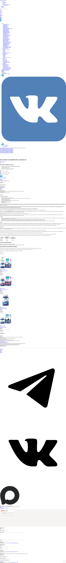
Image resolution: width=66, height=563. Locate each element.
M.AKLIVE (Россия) (5, 38)
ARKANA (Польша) (5, 26)
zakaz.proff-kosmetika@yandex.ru (6, 73)
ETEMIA (3, 71)
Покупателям (5, 2)
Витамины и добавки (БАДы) (5, 69)
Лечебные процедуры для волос (7, 68)
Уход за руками (5, 59)
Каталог (3, 6)
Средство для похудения (6, 61)
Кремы (4, 50)
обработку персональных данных (14, 551)
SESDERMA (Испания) (6, 45)
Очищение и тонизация (6, 49)
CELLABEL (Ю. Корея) (6, 29)
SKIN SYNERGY (5, 44)
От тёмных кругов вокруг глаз (7, 57)
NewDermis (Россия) (5, 41)
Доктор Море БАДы (5, 48)
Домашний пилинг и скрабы (7, 52)
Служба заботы (4, 177)
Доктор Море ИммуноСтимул (4, 270)
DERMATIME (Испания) (6, 31)
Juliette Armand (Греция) (6, 35)
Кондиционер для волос (6, 65)
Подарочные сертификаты (6, 4)
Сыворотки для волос (6, 66)
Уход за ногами (5, 60)
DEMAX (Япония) (5, 30)
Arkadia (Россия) (5, 25)
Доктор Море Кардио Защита (4, 289)
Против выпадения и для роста (7, 67)
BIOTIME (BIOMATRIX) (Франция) (7, 28)
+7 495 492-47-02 (2, 341)
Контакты (3, 7)
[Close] (0, 552)
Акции (1, 351)
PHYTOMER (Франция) (6, 43)
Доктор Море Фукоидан (3, 327)
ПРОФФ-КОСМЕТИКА (3, 0)
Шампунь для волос (5, 64)
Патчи (4, 56)
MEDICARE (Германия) (6, 39)
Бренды (3, 23)
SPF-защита (4, 53)
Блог (3, 3)
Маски (4, 51)
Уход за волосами (4, 63)
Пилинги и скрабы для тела (6, 62)
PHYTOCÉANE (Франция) (6, 42)
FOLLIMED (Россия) (6, 33)
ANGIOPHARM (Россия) (6, 24)
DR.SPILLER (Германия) (6, 32)
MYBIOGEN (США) (5, 40)
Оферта (1, 507)
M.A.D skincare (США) (6, 37)
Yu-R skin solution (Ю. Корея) (7, 47)
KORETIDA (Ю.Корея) (6, 36)
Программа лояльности (3, 345)
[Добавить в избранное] (0, 325)
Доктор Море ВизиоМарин (3, 308)
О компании (3, 1)
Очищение (4, 54)
